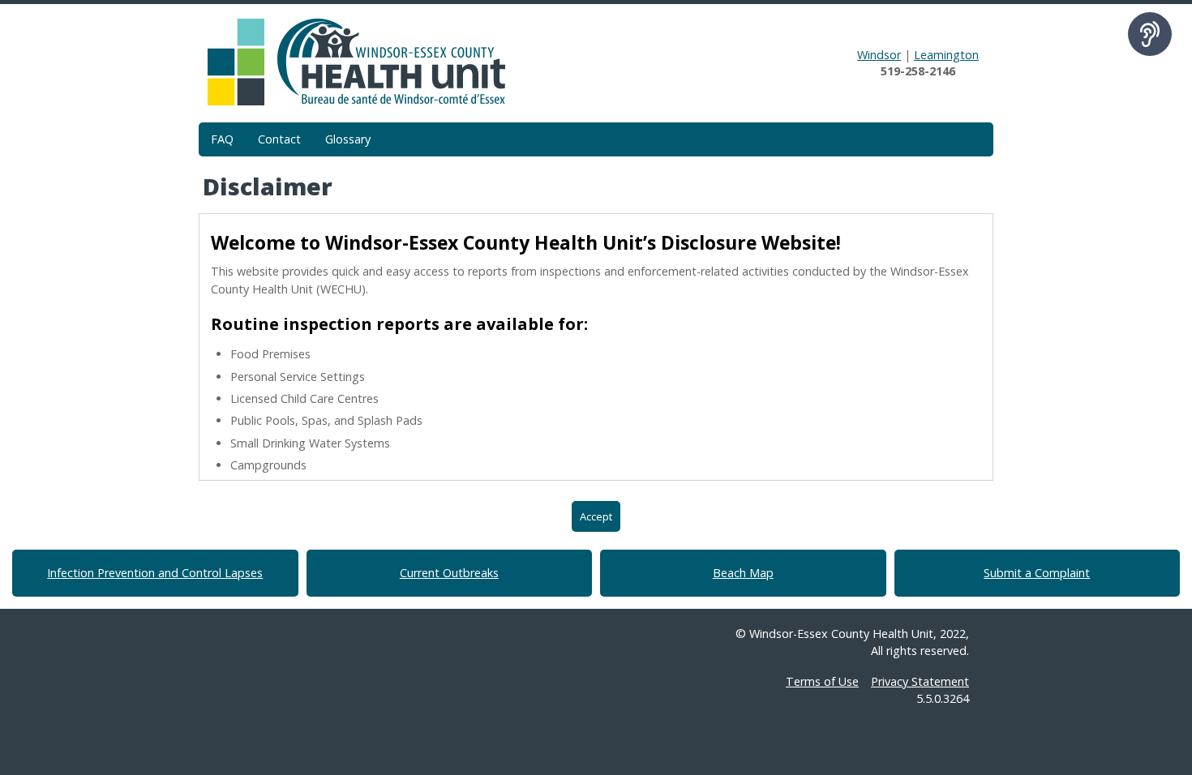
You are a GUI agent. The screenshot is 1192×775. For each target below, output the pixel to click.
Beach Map (743, 572)
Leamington (946, 54)
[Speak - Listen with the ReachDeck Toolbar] (1150, 34)
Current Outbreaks (449, 572)
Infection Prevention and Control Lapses (155, 572)
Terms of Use (822, 681)
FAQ (222, 139)
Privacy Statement (920, 681)
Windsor (879, 54)
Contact (279, 139)
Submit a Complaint (1037, 572)
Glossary (348, 139)
